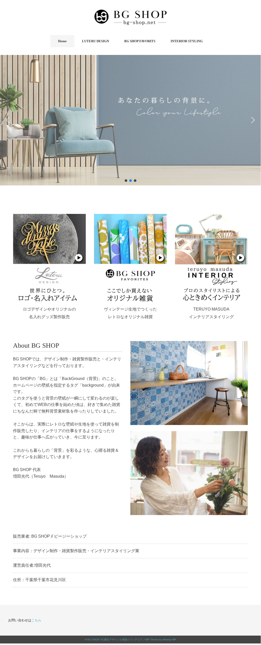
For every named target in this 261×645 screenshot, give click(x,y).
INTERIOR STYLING (187, 41)
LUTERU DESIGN (95, 41)
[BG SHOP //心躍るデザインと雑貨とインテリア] (130, 11)
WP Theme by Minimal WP (160, 639)
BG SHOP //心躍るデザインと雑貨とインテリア (114, 639)
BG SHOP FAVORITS (139, 41)
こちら (36, 620)
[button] (8, 120)
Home (62, 41)
